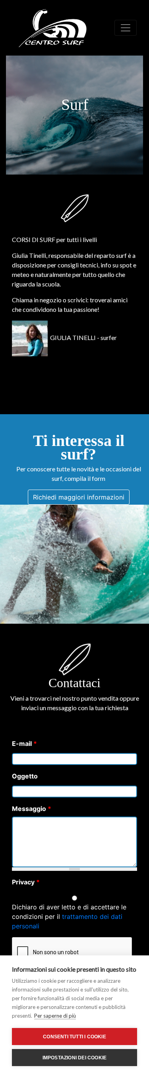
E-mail (24, 743)
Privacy (26, 882)
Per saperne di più (55, 1016)
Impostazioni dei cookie (75, 1058)
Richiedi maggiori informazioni (78, 497)
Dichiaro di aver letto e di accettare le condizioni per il (69, 916)
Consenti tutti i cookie (74, 1036)
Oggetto (25, 776)
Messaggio (31, 809)
